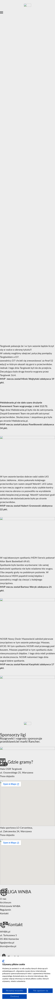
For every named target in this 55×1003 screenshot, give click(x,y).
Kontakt (4, 913)
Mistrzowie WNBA (10, 906)
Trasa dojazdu (7, 776)
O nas (3, 899)
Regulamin (5, 910)
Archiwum (5, 902)
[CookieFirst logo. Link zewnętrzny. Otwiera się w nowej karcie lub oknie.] (3, 961)
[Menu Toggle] (1, 12)
